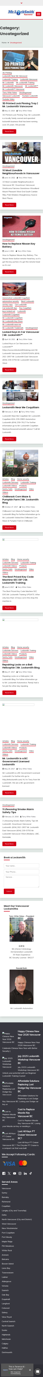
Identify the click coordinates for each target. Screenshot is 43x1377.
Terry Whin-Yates (9, 92)
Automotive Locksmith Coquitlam (16, 298)
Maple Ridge (7, 1241)
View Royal (7, 1317)
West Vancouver (9, 1224)
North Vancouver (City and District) (17, 1219)
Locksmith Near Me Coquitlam (20, 407)
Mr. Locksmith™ (31, 86)
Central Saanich (8, 1321)
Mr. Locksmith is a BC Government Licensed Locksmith (15, 761)
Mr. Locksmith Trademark (12, 328)
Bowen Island (7, 1263)
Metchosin (6, 1339)
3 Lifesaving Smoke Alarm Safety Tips (18, 811)
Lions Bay (6, 1268)
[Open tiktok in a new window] (30, 1174)
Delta (4, 1215)
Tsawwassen (7, 1272)
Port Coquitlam (8, 1232)
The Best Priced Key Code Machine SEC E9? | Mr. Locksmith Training (18, 579)
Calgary (5, 1343)
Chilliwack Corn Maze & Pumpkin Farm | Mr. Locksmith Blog (20, 499)
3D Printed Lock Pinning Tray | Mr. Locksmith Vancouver (20, 105)
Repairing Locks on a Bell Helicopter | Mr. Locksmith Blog (21, 666)
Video (31, 489)
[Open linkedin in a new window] (25, 1174)
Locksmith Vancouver (29, 79)
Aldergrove (6, 1281)
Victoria (5, 1286)
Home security (23, 479)
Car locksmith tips (9, 308)
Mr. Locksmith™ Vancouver (13, 89)
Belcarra (5, 1259)
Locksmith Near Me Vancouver (14, 76)
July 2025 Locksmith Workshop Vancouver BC (29, 1060)
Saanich (5, 1290)
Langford (6, 1303)
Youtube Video (8, 99)
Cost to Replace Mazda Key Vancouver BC (26, 1113)
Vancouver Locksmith (11, 96)
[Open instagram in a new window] (20, 1174)
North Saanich (8, 1325)
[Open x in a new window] (9, 1174)
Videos (5, 492)
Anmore (5, 1255)
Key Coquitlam (25, 308)
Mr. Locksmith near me (11, 324)
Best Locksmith (27, 301)
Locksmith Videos (9, 485)
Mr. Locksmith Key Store (12, 321)
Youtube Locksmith (30, 96)
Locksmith (21, 311)
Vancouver (6, 1188)
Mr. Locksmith (8, 82)
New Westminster (10, 1228)
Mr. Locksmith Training (25, 82)
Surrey (4, 1192)
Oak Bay (5, 1295)
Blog (13, 479)
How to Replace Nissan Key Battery (18, 245)
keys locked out (8, 311)
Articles (5, 479)
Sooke (4, 1330)
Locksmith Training (10, 79)
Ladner (5, 1277)
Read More (9, 131)
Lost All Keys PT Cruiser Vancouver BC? (27, 1135)
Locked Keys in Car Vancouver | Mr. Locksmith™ (20, 333)
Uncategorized (25, 92)
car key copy (7, 304)
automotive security (10, 301)
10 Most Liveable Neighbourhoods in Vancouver (21, 172)
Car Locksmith (21, 304)
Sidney (5, 1312)
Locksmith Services (10, 482)
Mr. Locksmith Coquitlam (12, 318)
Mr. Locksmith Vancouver (12, 86)
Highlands (6, 1334)
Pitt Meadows (8, 1246)
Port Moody (7, 1237)
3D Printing (7, 73)
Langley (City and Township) (14, 1210)
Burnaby (5, 1197)
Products (23, 485)
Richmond (6, 1201)
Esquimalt (6, 1299)
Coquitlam (6, 1206)
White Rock (7, 1250)
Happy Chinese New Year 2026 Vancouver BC (29, 1035)
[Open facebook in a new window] (3, 1174)
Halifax (5, 1348)
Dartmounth (7, 1352)
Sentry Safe (7, 489)
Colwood (5, 1308)
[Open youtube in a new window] (14, 1174)
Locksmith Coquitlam (11, 314)
